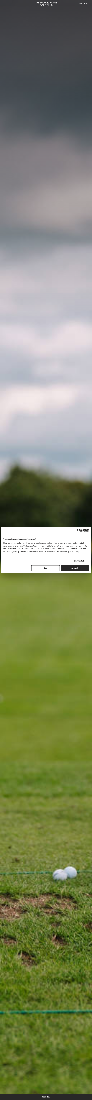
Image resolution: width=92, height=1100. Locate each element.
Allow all (75, 568)
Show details (79, 561)
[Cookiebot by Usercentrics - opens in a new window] (78, 530)
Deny (46, 568)
